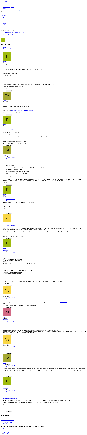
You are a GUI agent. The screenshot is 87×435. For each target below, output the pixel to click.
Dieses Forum (6, 21)
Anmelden (12, 420)
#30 (6, 347)
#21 (6, 67)
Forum (4, 25)
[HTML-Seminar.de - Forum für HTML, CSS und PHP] (13, 13)
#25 (6, 200)
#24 (6, 158)
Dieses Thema (6, 20)
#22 (6, 104)
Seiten (4, 24)
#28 (6, 298)
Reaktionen (5, 63)
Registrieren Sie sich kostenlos (28, 417)
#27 (6, 253)
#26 (6, 226)
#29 (6, 322)
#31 (6, 366)
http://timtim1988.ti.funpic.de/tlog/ (10, 398)
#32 (6, 391)
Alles (4, 17)
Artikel (4, 23)
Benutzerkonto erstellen (5, 420)
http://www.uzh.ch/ (63, 302)
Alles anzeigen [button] (9, 176)
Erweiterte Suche (6, 28)
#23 (6, 130)
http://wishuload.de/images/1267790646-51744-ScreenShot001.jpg (24, 110)
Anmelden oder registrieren (8, 7)
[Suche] (13, 30)
